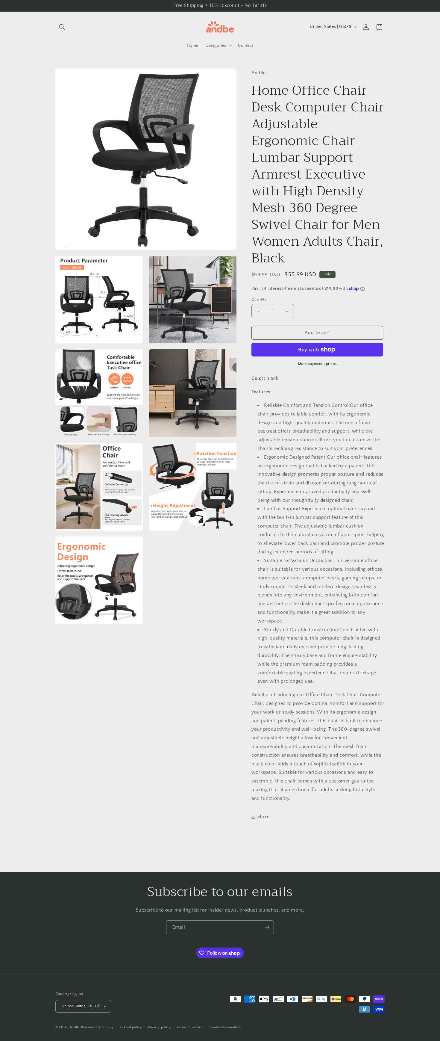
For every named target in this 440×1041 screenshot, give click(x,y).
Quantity (259, 299)
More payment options (317, 364)
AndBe (75, 1027)
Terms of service (190, 1027)
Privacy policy (159, 1027)
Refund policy (130, 1027)
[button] (62, 27)
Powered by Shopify (97, 1027)
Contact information (225, 1027)
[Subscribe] (267, 927)
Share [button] (263, 816)
